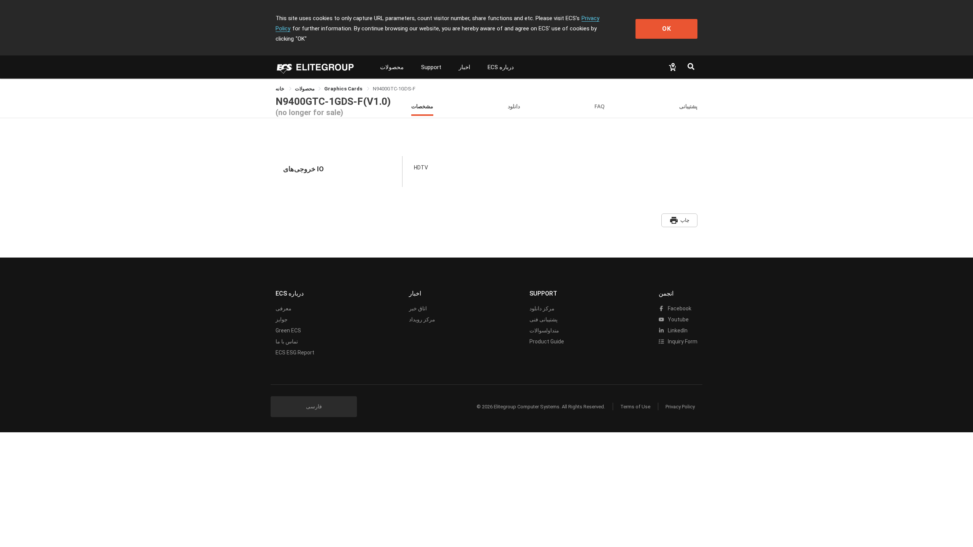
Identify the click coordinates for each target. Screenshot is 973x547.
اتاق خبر (418, 308)
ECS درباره (501, 67)
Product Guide (546, 341)
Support (431, 67)
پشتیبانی (688, 106)
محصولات (392, 67)
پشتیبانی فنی (543, 319)
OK (666, 28)
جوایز (282, 319)
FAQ (599, 106)
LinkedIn (677, 330)
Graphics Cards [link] (343, 89)
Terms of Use (635, 406)
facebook (679, 308)
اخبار (464, 67)
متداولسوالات (544, 330)
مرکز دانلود (542, 308)
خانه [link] (280, 89)
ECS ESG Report (295, 352)
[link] (305, 89)
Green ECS (288, 330)
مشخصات (422, 106)
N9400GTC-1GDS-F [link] (394, 89)
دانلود (514, 106)
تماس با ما (287, 341)
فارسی (314, 406)
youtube (678, 319)
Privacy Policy (680, 406)
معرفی (284, 308)
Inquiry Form (682, 341)
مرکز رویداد (422, 319)
